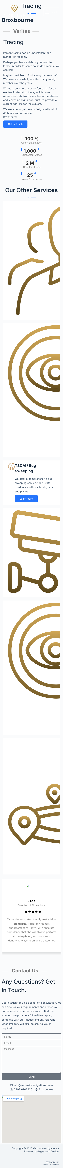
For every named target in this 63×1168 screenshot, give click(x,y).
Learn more (26, 498)
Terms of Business (51, 1164)
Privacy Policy (52, 1162)
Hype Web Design (48, 1151)
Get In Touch (15, 124)
